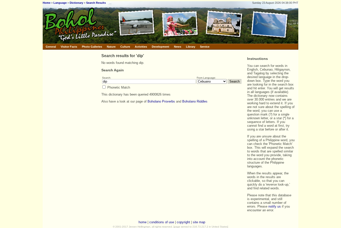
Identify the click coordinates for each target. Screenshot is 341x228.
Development (160, 46)
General (51, 46)
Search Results (96, 2)
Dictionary (76, 2)
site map (199, 222)
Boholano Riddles (194, 101)
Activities (141, 46)
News (177, 46)
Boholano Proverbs (161, 101)
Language (60, 2)
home (143, 222)
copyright (183, 222)
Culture (125, 46)
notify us (274, 206)
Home (46, 2)
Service (204, 46)
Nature (111, 46)
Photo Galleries (92, 46)
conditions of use (161, 222)
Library (190, 46)
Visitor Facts (69, 46)
